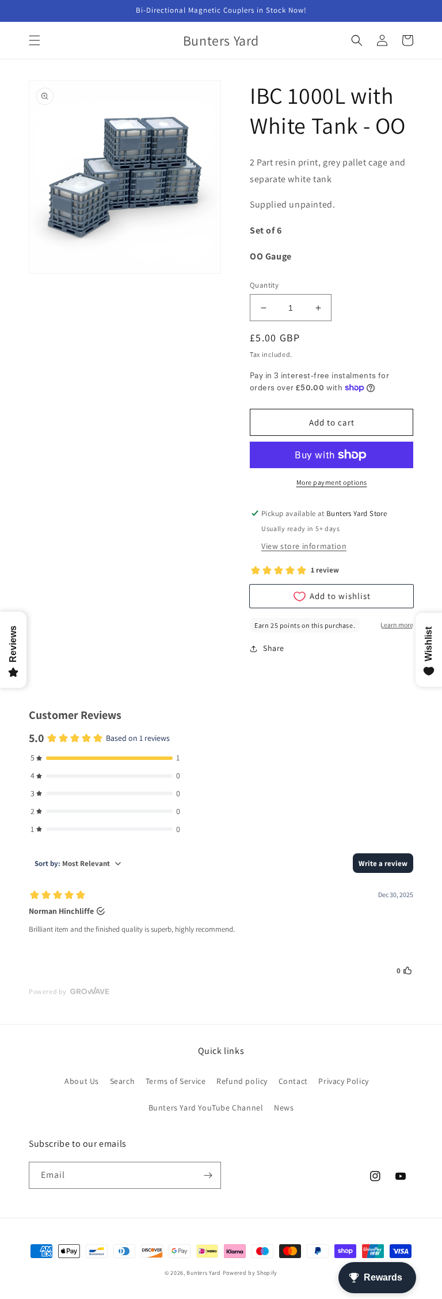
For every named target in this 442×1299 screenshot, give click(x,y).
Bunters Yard (203, 1273)
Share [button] (273, 648)
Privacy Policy (343, 1081)
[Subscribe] (207, 1175)
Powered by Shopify (250, 1273)
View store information (303, 546)
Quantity (264, 285)
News (284, 1107)
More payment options (331, 482)
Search (122, 1081)
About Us (81, 1081)
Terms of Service (176, 1081)
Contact (293, 1081)
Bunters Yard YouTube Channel (206, 1107)
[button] (34, 40)
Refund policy (242, 1081)
